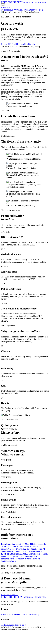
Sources (39, 10)
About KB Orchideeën (6, 8)
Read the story (30, 44)
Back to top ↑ (20, 625)
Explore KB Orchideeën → (12, 44)
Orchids (18, 10)
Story (13, 10)
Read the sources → (9, 594)
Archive (33, 10)
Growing (26, 10)
